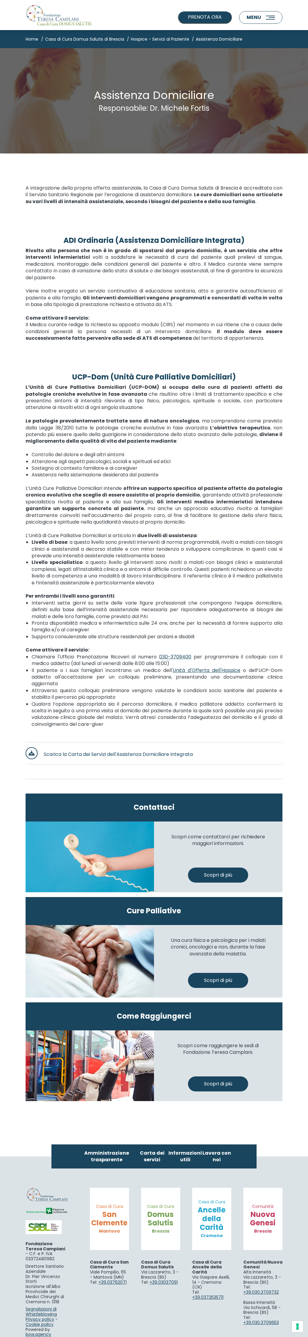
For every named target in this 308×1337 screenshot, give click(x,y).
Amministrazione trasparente (106, 1156)
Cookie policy (40, 1324)
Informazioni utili (185, 1156)
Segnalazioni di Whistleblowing (41, 1311)
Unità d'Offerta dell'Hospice (206, 670)
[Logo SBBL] (47, 1227)
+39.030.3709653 (261, 1323)
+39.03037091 (163, 1282)
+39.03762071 (112, 1282)
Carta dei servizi (152, 1156)
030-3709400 (175, 656)
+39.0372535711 (207, 1297)
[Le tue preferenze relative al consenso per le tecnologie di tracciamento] (297, 1326)
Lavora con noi (216, 1156)
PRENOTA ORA (205, 17)
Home (32, 39)
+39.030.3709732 (261, 1292)
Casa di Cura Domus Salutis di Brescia (84, 39)
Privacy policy (40, 1319)
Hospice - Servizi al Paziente (160, 39)
